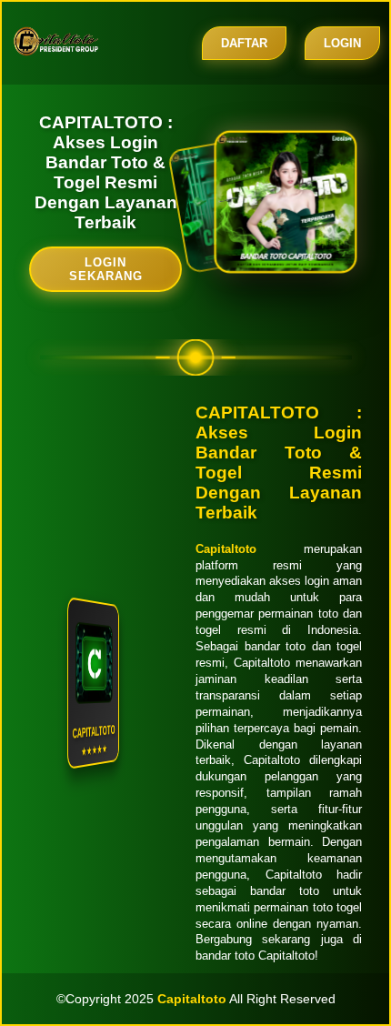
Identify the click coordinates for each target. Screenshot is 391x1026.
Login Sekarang (106, 269)
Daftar (244, 43)
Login (342, 43)
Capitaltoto (226, 549)
